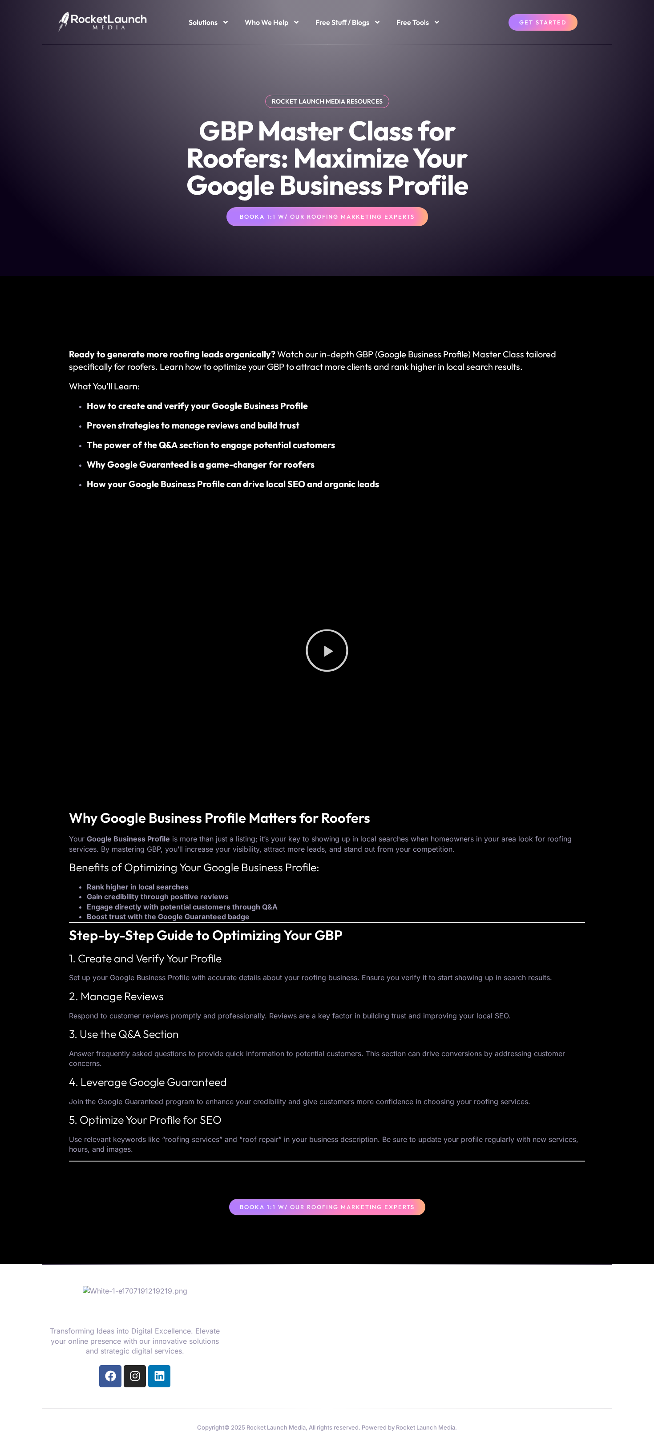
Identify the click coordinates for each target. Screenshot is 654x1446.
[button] (327, 651)
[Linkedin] (159, 1376)
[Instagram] (135, 1376)
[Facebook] (110, 1376)
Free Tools (412, 22)
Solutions (203, 22)
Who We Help (266, 22)
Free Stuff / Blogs (342, 22)
